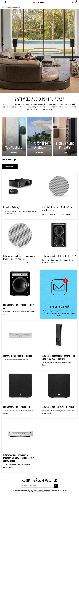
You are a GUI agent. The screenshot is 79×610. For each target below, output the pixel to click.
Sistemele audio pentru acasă (11, 7)
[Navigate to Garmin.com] (39, 2)
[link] (39, 51)
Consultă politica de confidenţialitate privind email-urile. (39, 491)
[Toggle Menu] (1, 2)
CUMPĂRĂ (14, 152)
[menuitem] (5, 2)
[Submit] (56, 486)
